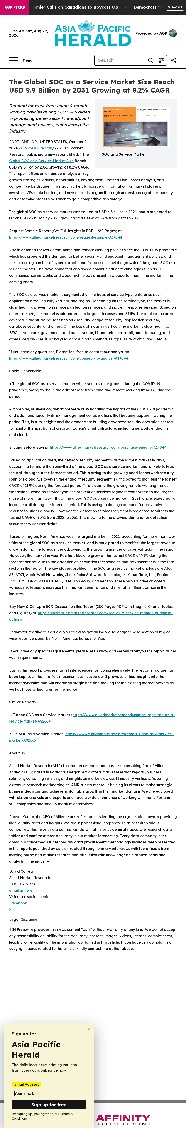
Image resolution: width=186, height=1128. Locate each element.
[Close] (88, 1029)
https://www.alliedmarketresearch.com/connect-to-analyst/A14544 (68, 358)
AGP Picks (15, 7)
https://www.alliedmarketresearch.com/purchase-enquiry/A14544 (108, 447)
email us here (20, 890)
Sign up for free (49, 1105)
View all (175, 7)
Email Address (26, 1084)
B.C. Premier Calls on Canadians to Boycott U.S (69, 7)
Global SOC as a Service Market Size (41, 161)
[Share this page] (174, 60)
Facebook (18, 903)
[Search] (150, 60)
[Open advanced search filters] (161, 60)
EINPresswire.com (36, 148)
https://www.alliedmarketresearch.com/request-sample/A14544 (65, 237)
